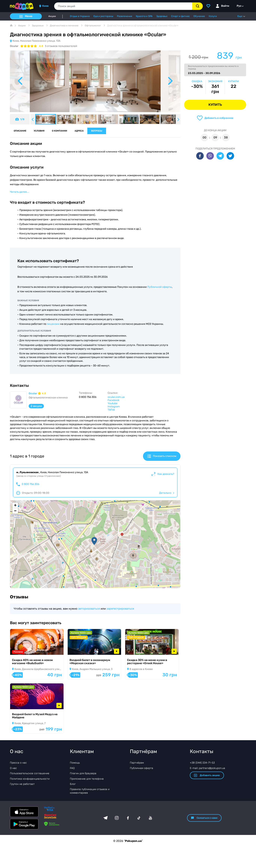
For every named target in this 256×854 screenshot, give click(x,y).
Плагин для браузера (83, 773)
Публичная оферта (141, 768)
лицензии (53, 324)
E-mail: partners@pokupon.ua (207, 768)
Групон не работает (22, 784)
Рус (239, 5)
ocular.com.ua (116, 397)
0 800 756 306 (30, 484)
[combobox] (123, 6)
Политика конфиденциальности (29, 778)
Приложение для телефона (87, 778)
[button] (94, 541)
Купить (215, 105)
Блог (73, 784)
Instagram (114, 406)
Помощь (75, 762)
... (19, 191)
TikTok (111, 409)
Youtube (113, 403)
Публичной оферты (159, 287)
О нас (13, 768)
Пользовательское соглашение (29, 773)
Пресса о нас (18, 762)
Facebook (113, 400)
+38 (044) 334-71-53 (202, 762)
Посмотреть (23, 650)
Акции (52, 16)
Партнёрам (137, 762)
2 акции (36, 406)
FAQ (72, 768)
